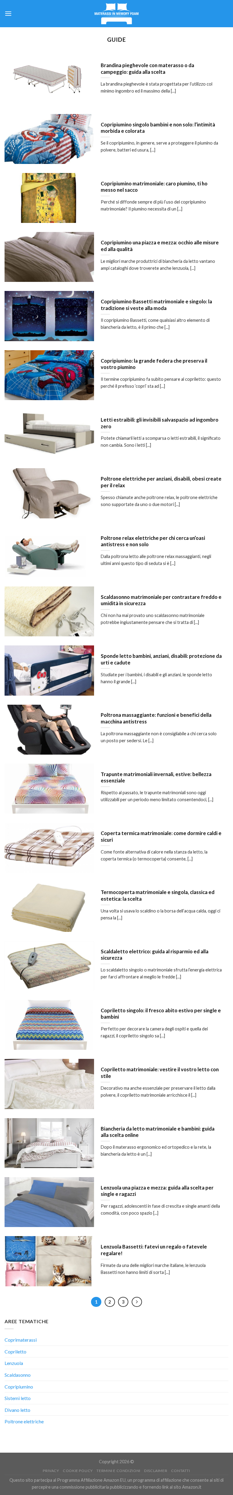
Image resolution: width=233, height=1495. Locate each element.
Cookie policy (78, 1470)
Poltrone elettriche (24, 1421)
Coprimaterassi (21, 1340)
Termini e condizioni (118, 1470)
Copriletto (15, 1351)
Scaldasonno (18, 1375)
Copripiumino (19, 1386)
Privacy (51, 1470)
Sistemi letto (18, 1398)
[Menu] (8, 13)
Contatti (180, 1470)
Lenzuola (14, 1363)
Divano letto (17, 1410)
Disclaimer (155, 1470)
